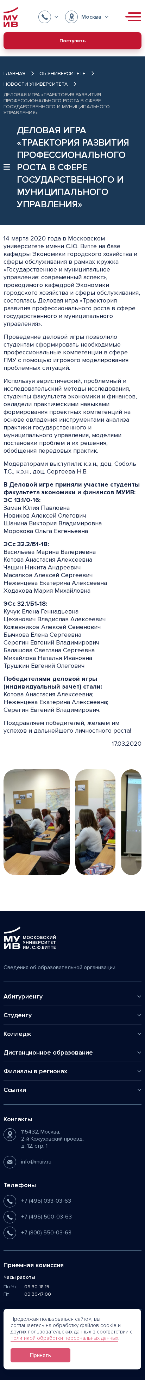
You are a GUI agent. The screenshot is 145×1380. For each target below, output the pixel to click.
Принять (40, 1355)
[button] (48, 17)
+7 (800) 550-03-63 (46, 1232)
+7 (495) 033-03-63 (46, 1200)
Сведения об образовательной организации (59, 967)
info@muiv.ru (36, 1161)
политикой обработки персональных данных (64, 1338)
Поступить (72, 41)
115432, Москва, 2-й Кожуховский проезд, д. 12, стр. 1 (52, 1138)
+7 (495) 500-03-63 (46, 1216)
